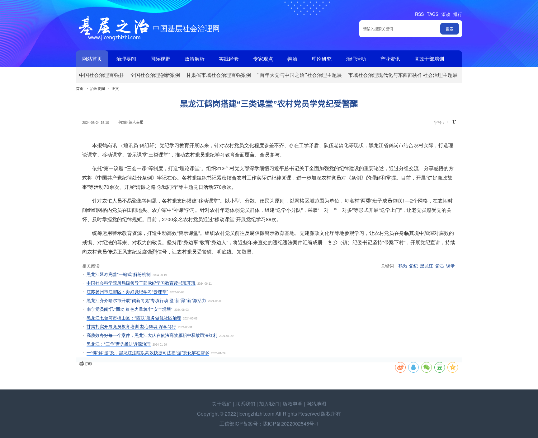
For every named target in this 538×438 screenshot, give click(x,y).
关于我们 (222, 403)
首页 (79, 88)
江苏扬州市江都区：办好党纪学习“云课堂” (127, 291)
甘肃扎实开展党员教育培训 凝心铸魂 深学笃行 (131, 326)
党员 (439, 266)
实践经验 (229, 58)
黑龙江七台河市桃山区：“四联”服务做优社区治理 (134, 318)
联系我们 (245, 403)
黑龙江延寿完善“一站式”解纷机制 (119, 274)
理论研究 (322, 58)
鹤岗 (402, 266)
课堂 (450, 266)
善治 (292, 58)
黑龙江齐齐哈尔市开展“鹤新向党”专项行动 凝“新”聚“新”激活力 (146, 300)
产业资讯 (390, 58)
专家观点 (263, 58)
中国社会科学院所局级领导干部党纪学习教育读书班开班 (141, 283)
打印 (88, 363)
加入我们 (269, 403)
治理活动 (356, 58)
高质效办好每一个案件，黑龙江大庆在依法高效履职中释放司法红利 (152, 335)
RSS (419, 14)
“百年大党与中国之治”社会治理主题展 (299, 74)
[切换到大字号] (454, 121)
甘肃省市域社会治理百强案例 (218, 74)
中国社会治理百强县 (101, 74)
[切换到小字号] (448, 122)
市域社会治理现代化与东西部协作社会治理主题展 (403, 74)
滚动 (445, 14)
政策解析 (195, 58)
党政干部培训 (429, 58)
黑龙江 (426, 266)
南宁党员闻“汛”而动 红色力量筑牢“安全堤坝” (129, 309)
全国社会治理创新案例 (155, 74)
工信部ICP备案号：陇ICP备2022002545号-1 (269, 423)
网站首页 (92, 58)
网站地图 (316, 403)
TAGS (432, 14)
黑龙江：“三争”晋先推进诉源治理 (119, 344)
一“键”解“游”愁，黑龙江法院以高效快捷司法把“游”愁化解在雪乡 (148, 352)
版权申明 (293, 403)
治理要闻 (126, 58)
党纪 (413, 266)
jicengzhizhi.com (255, 413)
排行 (457, 14)
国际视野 (160, 58)
